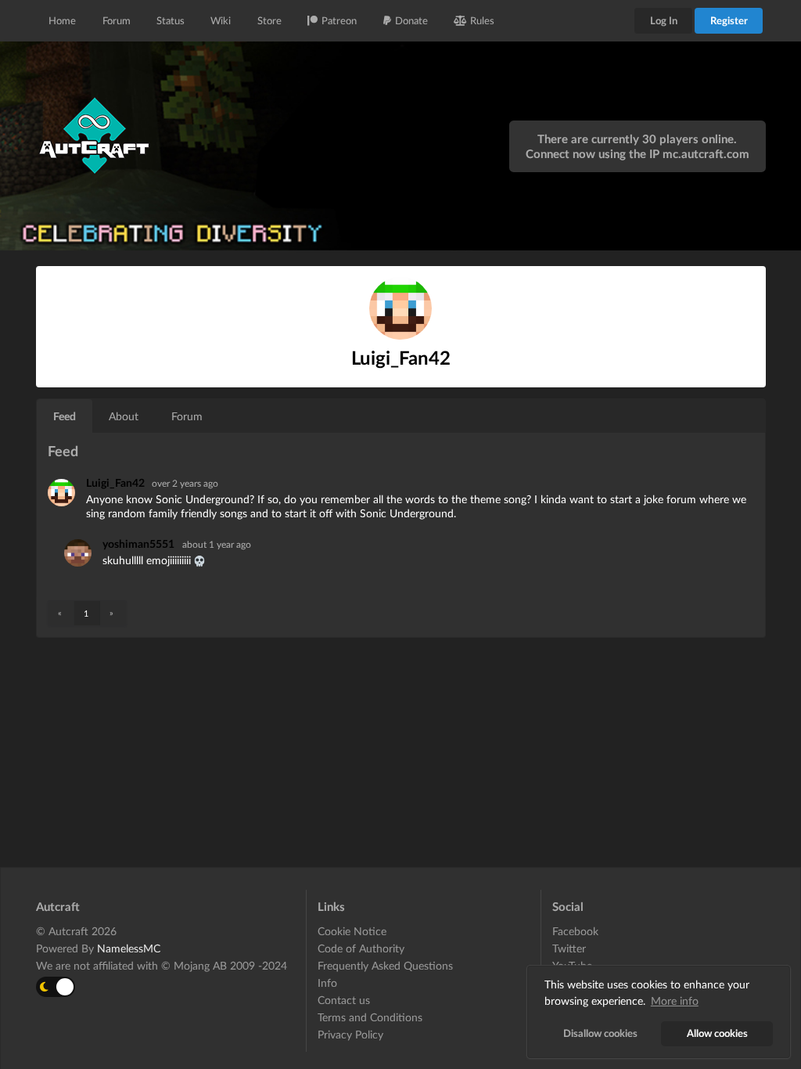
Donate (411, 20)
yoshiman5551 (138, 543)
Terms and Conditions (370, 1017)
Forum (116, 20)
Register (729, 20)
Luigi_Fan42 (116, 482)
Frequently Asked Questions (385, 965)
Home (62, 20)
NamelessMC (128, 948)
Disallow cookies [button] (600, 1033)
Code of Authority (361, 948)
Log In (663, 20)
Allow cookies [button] (717, 1033)
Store (269, 20)
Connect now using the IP (637, 153)
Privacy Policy (350, 1034)
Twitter (569, 948)
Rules (482, 20)
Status (170, 20)
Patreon (339, 20)
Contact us (344, 999)
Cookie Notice (352, 931)
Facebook (575, 931)
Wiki (220, 20)
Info (327, 982)
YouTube (572, 965)
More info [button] (675, 1000)
